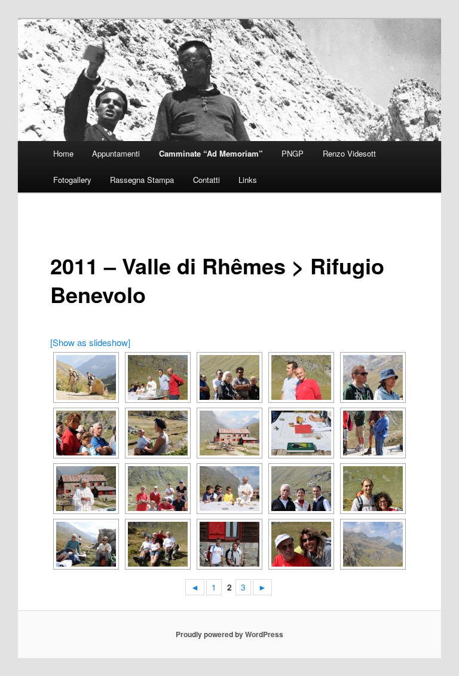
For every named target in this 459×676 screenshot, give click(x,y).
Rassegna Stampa (142, 179)
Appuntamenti (116, 153)
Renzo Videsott (349, 153)
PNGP (292, 153)
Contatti (206, 179)
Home (63, 153)
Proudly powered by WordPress (229, 634)
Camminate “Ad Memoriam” (211, 153)
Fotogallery (72, 179)
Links (247, 179)
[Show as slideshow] (90, 342)
